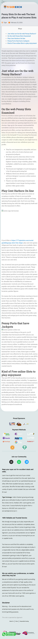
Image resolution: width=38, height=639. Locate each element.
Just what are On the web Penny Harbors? (21, 34)
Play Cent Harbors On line (16, 38)
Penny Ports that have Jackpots (18, 41)
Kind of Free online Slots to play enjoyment (22, 43)
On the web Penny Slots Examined (19, 36)
